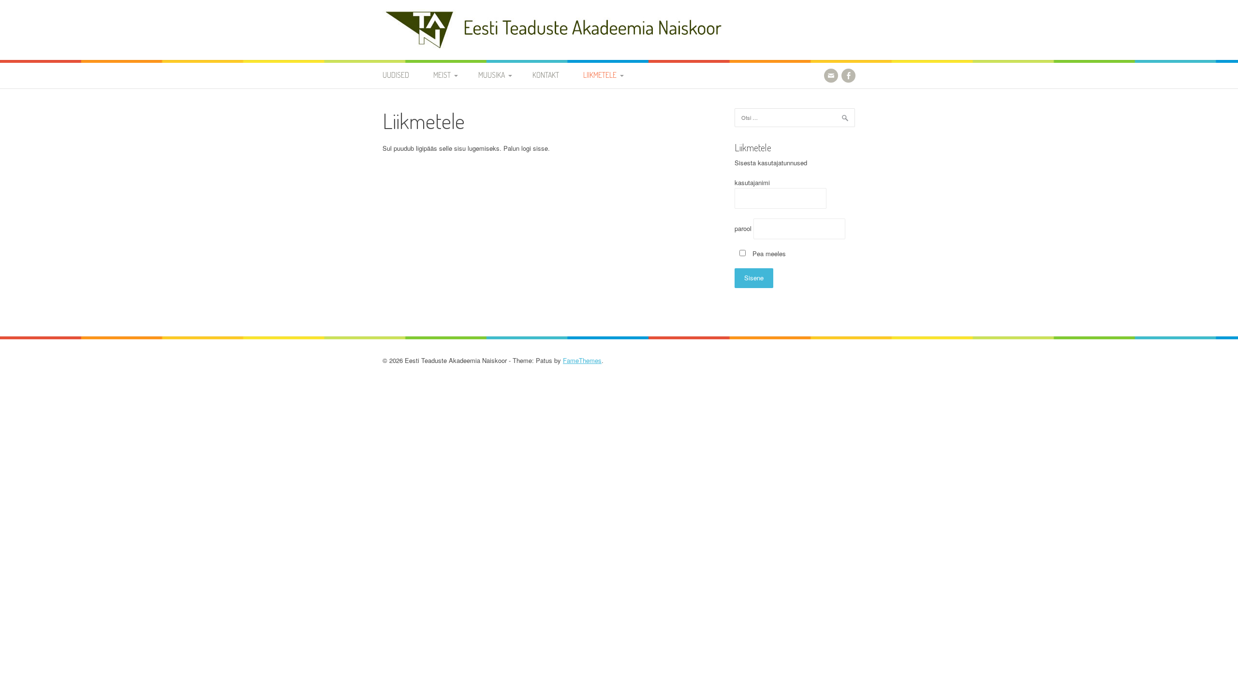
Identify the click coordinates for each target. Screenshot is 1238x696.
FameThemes (582, 360)
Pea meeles (768, 253)
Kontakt (545, 75)
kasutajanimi (752, 182)
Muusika (491, 75)
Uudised (396, 75)
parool (743, 228)
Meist (442, 75)
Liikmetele (600, 75)
